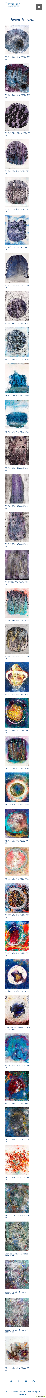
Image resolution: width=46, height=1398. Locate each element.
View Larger (23, 38)
